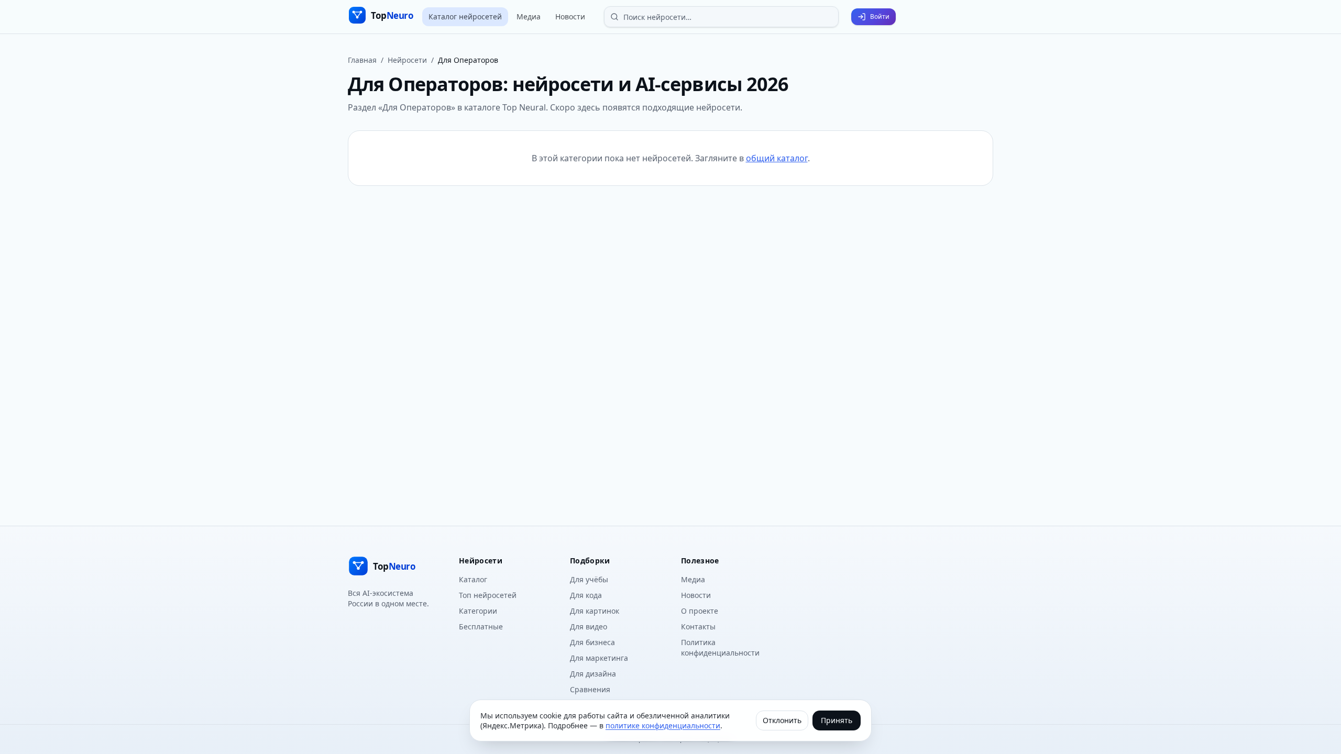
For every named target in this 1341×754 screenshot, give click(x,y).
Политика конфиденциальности (720, 647)
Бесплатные (481, 626)
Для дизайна (593, 674)
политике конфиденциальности (663, 725)
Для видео (588, 626)
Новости (570, 16)
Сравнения (590, 689)
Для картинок (594, 611)
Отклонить (782, 720)
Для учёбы (589, 579)
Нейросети (407, 60)
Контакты (698, 626)
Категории (478, 611)
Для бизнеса (592, 642)
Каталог (473, 579)
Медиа (528, 16)
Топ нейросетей (487, 595)
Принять (836, 720)
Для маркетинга (599, 658)
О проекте (699, 611)
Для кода (586, 595)
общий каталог (777, 158)
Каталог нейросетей (465, 16)
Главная (362, 60)
